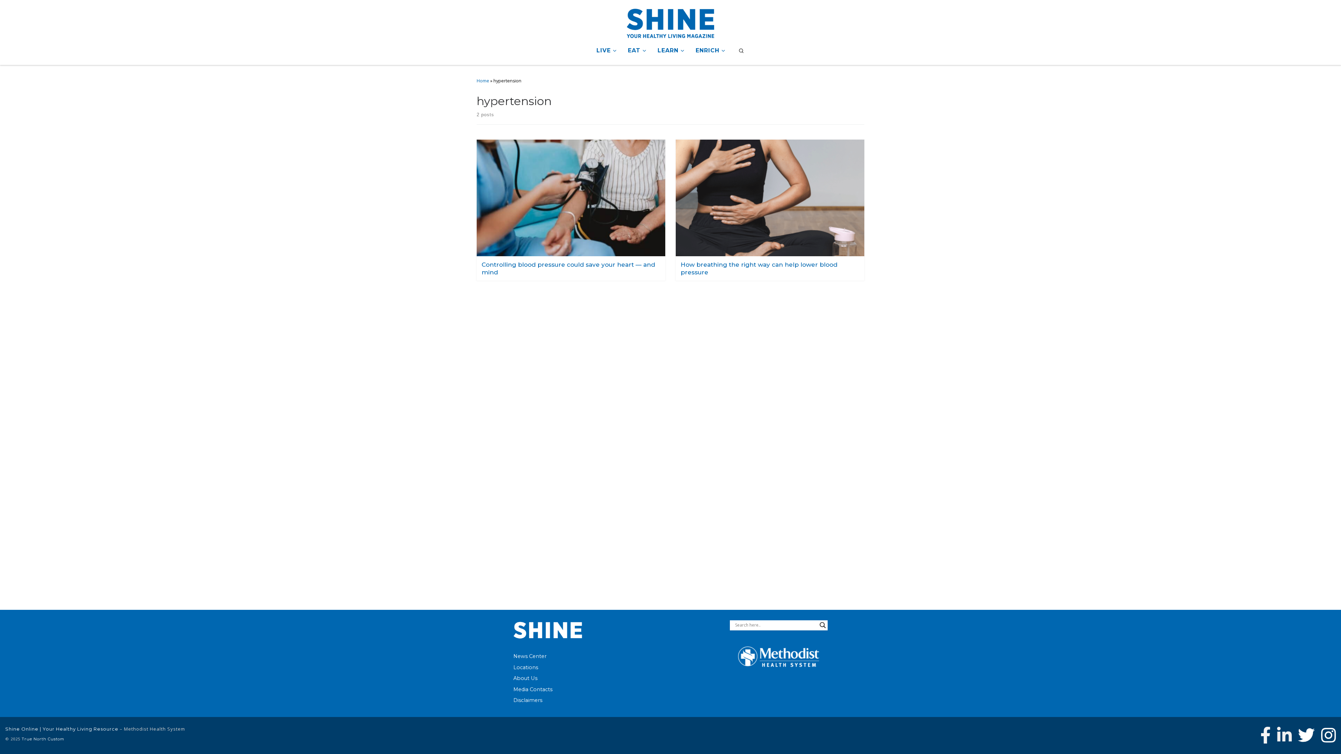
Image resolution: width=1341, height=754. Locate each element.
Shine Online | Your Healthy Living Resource (61, 729)
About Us (525, 678)
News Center (530, 656)
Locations (525, 667)
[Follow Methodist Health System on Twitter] (1306, 735)
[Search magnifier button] (823, 625)
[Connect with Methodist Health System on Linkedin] (1284, 735)
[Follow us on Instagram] (1328, 735)
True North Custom (43, 739)
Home (483, 81)
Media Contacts (532, 689)
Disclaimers (527, 700)
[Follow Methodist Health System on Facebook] (1265, 735)
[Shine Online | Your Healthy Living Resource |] (670, 22)
